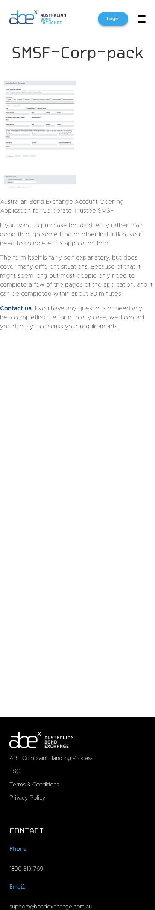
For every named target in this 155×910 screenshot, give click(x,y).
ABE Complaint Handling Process (51, 758)
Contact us (16, 308)
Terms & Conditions (34, 785)
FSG (14, 771)
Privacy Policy (27, 798)
